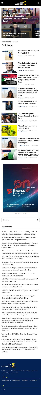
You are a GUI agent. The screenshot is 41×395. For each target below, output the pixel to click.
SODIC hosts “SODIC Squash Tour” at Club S (28, 52)
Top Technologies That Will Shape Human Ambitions (27, 102)
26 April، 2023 (30, 70)
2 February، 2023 (32, 106)
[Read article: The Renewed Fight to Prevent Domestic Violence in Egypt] (9, 118)
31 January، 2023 (32, 131)
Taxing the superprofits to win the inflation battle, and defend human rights (29, 140)
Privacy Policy (16, 380)
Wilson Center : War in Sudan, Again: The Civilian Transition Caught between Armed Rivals (28, 78)
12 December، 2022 (32, 145)
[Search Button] (39, 3)
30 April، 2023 (31, 55)
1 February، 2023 (32, 120)
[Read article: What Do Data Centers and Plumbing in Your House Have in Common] (9, 67)
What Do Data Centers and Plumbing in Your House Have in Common (27, 65)
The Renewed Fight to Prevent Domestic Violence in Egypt (28, 115)
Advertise (25, 380)
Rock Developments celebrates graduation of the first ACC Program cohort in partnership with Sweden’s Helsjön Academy (19, 349)
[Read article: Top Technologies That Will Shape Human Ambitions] (9, 105)
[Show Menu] (2, 3)
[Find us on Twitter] (4, 389)
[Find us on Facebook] (1, 389)
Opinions (6, 31)
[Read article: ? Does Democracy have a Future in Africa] (9, 130)
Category (8, 41)
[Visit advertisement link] (20, 188)
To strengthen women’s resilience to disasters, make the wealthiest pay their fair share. (28, 91)
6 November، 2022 (32, 157)
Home (3, 41)
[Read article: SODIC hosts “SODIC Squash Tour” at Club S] (9, 55)
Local (5, 10)
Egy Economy (5, 380)
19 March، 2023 (30, 97)
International (6, 150)
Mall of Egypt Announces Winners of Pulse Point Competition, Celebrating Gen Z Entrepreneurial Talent (17, 17)
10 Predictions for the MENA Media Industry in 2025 (14, 35)
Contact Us (33, 380)
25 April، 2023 (30, 84)
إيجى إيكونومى (22, 55)
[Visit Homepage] (20, 3)
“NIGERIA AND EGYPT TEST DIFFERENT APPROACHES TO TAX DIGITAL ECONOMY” (28, 152)
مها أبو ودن (21, 70)
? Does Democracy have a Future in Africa (27, 127)
